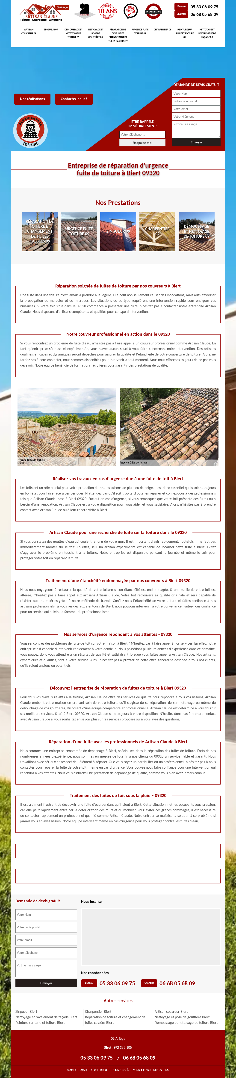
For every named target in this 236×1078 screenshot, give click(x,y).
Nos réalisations (32, 99)
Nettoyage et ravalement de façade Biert (46, 1017)
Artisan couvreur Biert (171, 1012)
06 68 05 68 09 (204, 14)
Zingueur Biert (26, 1012)
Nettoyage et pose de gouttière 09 (95, 34)
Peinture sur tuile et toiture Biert (40, 1023)
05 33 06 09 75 (204, 7)
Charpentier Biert (98, 1012)
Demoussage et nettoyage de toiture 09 (73, 34)
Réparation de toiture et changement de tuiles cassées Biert (115, 1020)
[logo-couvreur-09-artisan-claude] (44, 12)
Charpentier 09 (162, 30)
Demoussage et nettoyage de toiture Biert (186, 1023)
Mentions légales (151, 1070)
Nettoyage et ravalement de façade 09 (207, 34)
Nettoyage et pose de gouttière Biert (182, 1017)
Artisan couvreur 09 (28, 32)
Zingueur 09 (51, 30)
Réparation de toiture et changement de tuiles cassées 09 (118, 36)
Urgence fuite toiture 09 (140, 32)
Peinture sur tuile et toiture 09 (185, 34)
